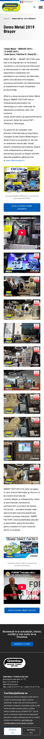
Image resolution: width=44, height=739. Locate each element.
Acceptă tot (12, 731)
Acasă (6, 19)
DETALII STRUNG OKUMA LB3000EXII (22, 207)
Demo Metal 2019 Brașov (24, 19)
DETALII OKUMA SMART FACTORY (22, 610)
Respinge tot (31, 731)
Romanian (28, 2)
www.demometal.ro (15, 160)
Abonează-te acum (22, 644)
